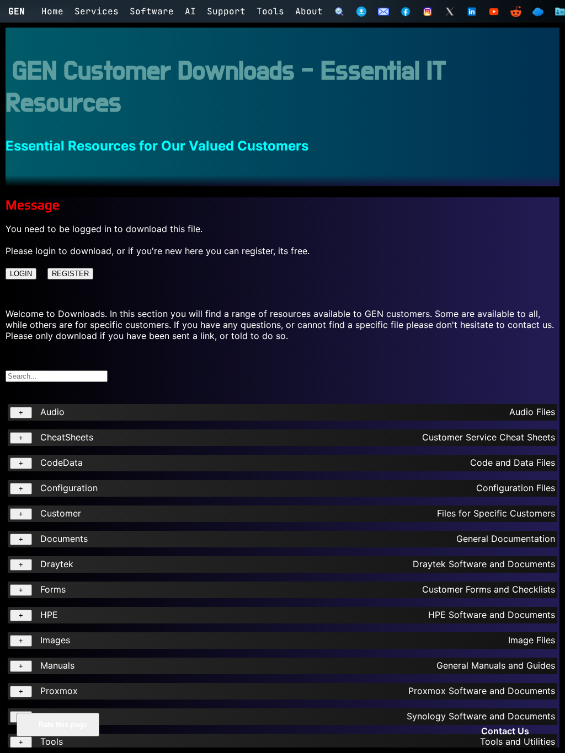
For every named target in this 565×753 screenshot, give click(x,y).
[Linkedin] (471, 11)
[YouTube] (493, 11)
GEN (16, 11)
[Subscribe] (383, 11)
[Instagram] (427, 11)
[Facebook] (405, 11)
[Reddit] (515, 11)
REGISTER (70, 274)
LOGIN (21, 274)
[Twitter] (449, 11)
